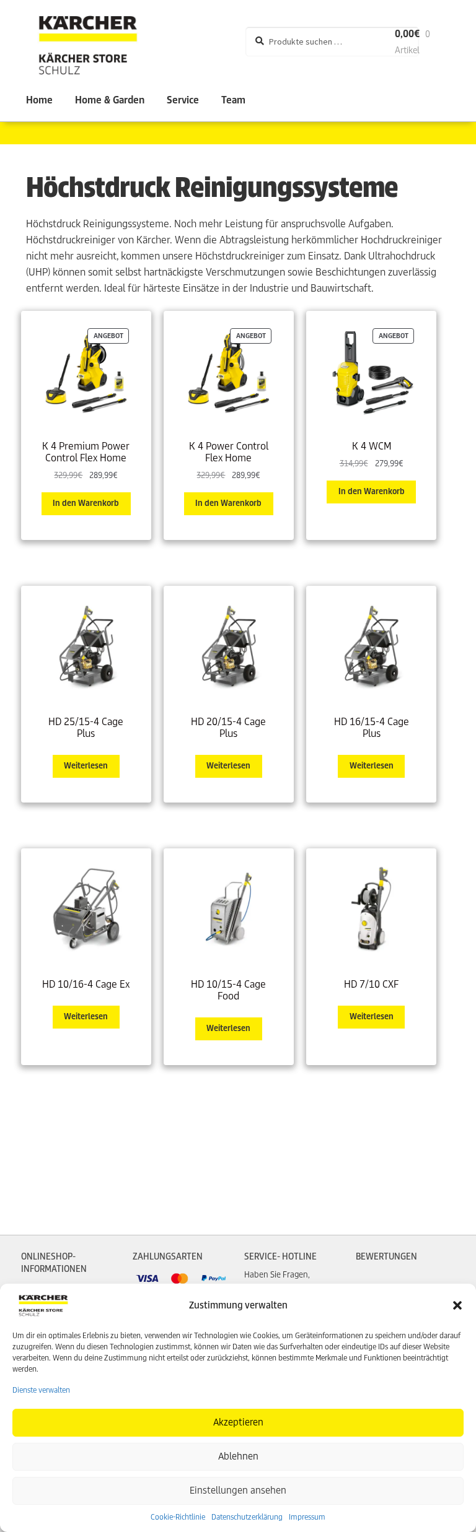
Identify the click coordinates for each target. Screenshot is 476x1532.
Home (39, 100)
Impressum (307, 1516)
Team (233, 100)
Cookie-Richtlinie (178, 1516)
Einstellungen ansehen (238, 1490)
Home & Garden (109, 100)
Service (183, 100)
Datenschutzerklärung (247, 1516)
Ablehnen (238, 1456)
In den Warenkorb (86, 503)
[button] (457, 1305)
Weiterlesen (86, 765)
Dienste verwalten (41, 1390)
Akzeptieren (238, 1422)
